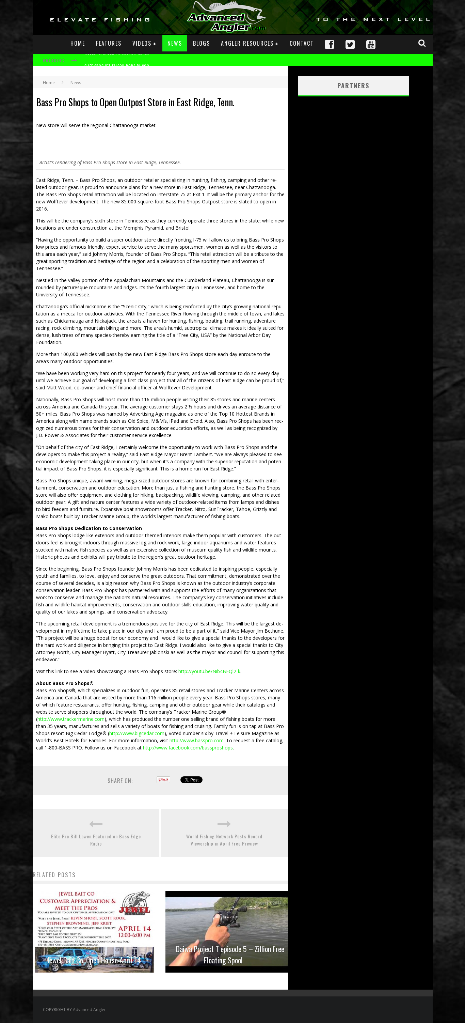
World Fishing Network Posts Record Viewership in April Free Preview (224, 840)
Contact (302, 43)
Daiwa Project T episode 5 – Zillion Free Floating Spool (230, 954)
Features (109, 43)
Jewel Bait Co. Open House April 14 (94, 960)
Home (77, 43)
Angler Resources (247, 43)
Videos (141, 43)
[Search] (422, 43)
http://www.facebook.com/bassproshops (188, 747)
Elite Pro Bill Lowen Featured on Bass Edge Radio (96, 840)
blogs (201, 43)
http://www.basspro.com (197, 740)
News (174, 43)
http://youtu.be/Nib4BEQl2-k (209, 671)
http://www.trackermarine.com (71, 719)
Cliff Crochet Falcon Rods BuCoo (116, 61)
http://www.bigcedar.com (136, 733)
